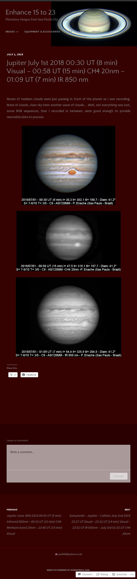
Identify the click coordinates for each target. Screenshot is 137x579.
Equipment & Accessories (42, 31)
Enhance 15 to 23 (30, 12)
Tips (69, 31)
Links (82, 31)
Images (10, 31)
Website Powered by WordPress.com (68, 570)
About (96, 31)
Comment (118, 476)
